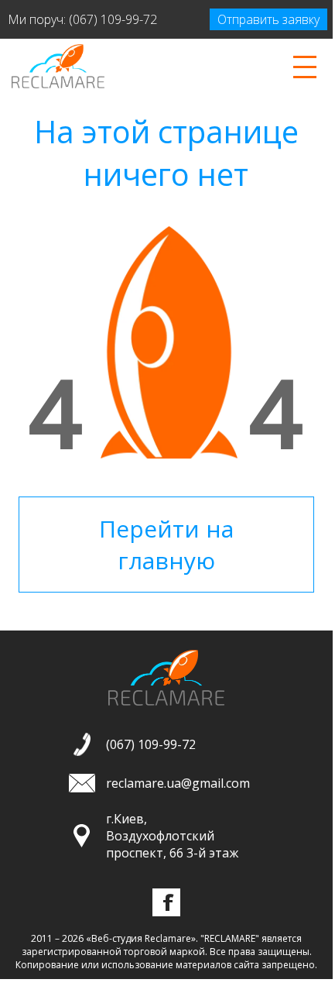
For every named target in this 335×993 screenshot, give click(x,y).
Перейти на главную (166, 544)
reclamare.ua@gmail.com (178, 783)
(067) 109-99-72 (113, 19)
